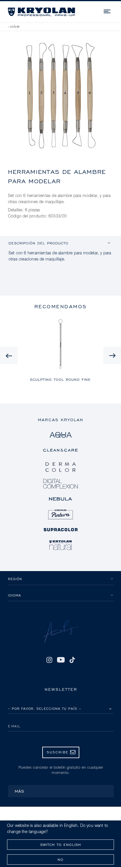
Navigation (107, 10)
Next (112, 355)
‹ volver (14, 27)
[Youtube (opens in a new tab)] (60, 659)
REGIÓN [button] (15, 579)
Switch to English (60, 844)
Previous (9, 355)
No (60, 859)
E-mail (14, 726)
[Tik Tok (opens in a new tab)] (72, 659)
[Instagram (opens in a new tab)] (49, 659)
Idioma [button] (14, 595)
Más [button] (19, 791)
